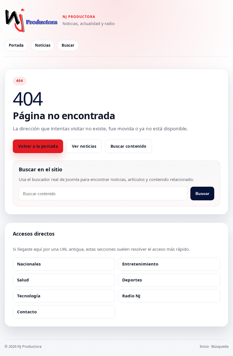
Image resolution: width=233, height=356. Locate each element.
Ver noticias (84, 146)
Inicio (204, 346)
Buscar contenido (129, 146)
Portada (16, 45)
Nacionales (29, 264)
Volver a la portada (38, 146)
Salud (23, 280)
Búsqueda (219, 346)
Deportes (132, 280)
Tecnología (28, 296)
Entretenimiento (140, 264)
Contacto (27, 311)
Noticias (42, 45)
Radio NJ (131, 296)
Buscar (68, 45)
